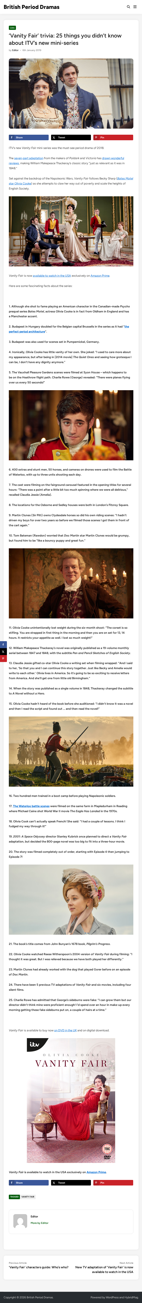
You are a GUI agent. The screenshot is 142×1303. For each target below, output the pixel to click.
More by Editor (39, 1223)
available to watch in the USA (52, 275)
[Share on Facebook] (3, 644)
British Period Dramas (31, 7)
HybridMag (131, 1297)
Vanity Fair (27, 1197)
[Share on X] (3, 651)
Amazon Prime (100, 275)
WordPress (112, 1297)
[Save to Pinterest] (3, 658)
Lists (12, 28)
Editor (15, 50)
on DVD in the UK (65, 1030)
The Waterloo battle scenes (31, 806)
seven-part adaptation (28, 158)
